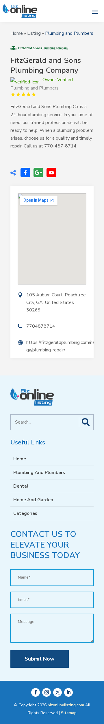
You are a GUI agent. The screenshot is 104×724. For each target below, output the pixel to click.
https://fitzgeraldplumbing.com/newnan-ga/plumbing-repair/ (60, 346)
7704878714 (40, 326)
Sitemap (69, 713)
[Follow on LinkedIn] (68, 692)
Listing (34, 33)
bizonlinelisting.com (66, 705)
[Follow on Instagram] (46, 692)
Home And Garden (33, 500)
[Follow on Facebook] (35, 692)
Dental (20, 486)
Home (16, 33)
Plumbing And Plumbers (39, 472)
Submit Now (39, 658)
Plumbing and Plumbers (69, 33)
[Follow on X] (57, 692)
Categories (25, 513)
